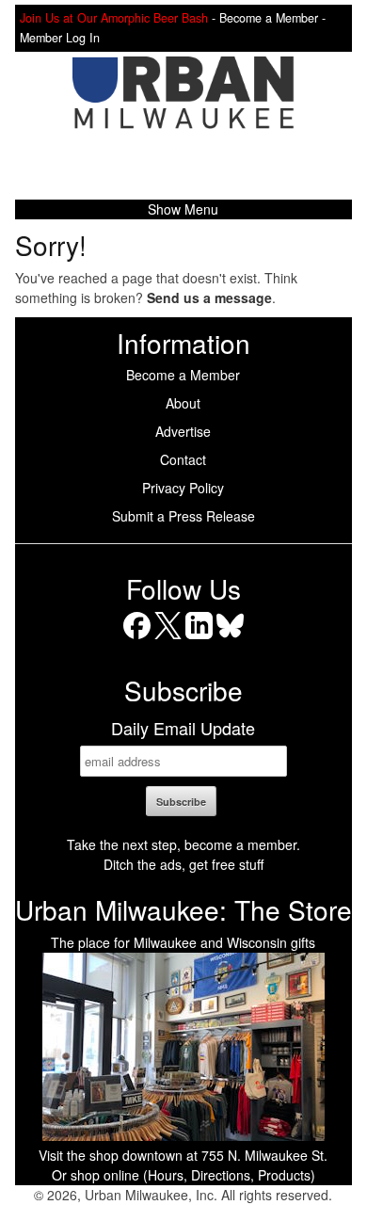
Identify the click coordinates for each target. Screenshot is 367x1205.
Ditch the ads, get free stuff (183, 864)
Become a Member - (272, 17)
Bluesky (230, 638)
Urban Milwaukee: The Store (183, 909)
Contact (183, 459)
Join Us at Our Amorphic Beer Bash (114, 17)
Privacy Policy (183, 487)
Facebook (137, 638)
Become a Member (183, 374)
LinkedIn (199, 638)
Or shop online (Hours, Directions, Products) (183, 1174)
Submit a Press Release (183, 515)
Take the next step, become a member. (183, 844)
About (183, 403)
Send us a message (209, 297)
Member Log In (60, 37)
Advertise (183, 431)
